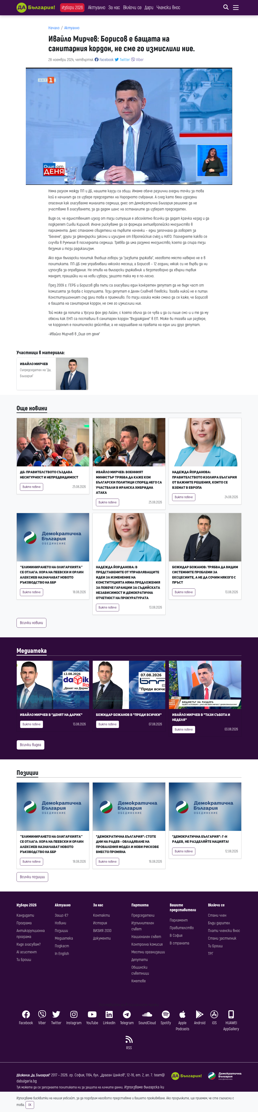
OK (29, 1105)
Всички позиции (32, 876)
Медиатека (32, 651)
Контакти (101, 915)
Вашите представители (183, 907)
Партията (140, 905)
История (100, 923)
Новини (60, 923)
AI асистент (27, 952)
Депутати (139, 959)
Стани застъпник (222, 938)
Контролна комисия (147, 944)
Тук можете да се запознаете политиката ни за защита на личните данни (70, 1087)
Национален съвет (146, 936)
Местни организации (148, 952)
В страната (179, 943)
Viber (139, 59)
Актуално (96, 7)
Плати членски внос (224, 930)
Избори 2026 (72, 7)
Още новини (32, 408)
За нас (114, 7)
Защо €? (61, 915)
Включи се (132, 7)
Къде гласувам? (29, 944)
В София (176, 935)
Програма (24, 923)
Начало (53, 27)
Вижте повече (32, 487)
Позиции (27, 773)
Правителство (182, 927)
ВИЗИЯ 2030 (102, 930)
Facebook (106, 59)
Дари (149, 7)
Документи (102, 938)
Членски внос (168, 7)
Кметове (138, 981)
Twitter (124, 59)
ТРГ (210, 953)
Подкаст (62, 945)
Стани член (217, 915)
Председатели (142, 915)
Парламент (179, 920)
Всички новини (31, 622)
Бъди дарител (219, 923)
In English (62, 953)
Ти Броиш (24, 959)
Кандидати (25, 915)
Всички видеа (30, 744)
